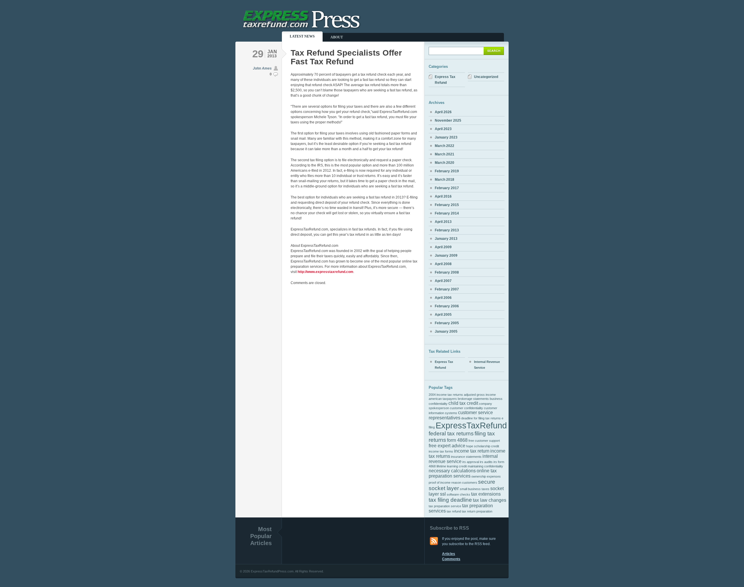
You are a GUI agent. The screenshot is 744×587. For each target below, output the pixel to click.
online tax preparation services (463, 473)
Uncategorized (486, 77)
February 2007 (447, 289)
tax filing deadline (450, 500)
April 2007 (443, 281)
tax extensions (486, 494)
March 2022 (444, 146)
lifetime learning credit (452, 466)
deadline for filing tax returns (481, 418)
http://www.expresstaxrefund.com (325, 272)
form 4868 (457, 440)
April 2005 (443, 315)
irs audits (486, 462)
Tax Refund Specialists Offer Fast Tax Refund (346, 57)
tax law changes (489, 500)
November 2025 (448, 120)
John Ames (262, 68)
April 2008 (443, 264)
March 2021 (444, 154)
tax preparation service (445, 506)
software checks (458, 494)
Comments (451, 559)
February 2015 (447, 205)
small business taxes (474, 489)
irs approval (470, 462)
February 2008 (447, 272)
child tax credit (463, 403)
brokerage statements (473, 398)
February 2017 (447, 188)
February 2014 (447, 213)
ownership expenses (486, 476)
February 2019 (447, 171)
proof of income (439, 482)
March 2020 (444, 163)
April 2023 (443, 129)
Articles (448, 554)
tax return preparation (477, 511)
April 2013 (443, 222)
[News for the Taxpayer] (302, 28)
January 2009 (446, 255)
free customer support (484, 440)
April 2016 (443, 196)
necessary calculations (452, 470)
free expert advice (447, 445)
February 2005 (447, 323)
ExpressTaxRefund (471, 425)
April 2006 (443, 298)
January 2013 (446, 239)
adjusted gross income (480, 394)
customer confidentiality (466, 408)
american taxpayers (443, 398)
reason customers (464, 482)
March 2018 (444, 180)
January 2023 (446, 137)
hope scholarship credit (482, 446)
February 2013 (447, 230)
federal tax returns (451, 433)
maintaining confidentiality (485, 466)
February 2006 (447, 306)
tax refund (454, 511)
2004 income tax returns (446, 394)
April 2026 (443, 112)
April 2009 (443, 247)
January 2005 (446, 331)
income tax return (471, 450)
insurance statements (466, 456)
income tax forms (441, 451)
